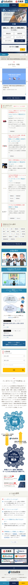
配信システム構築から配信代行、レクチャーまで (17, 140)
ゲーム (12, 234)
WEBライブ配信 (13, 207)
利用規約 (15, 534)
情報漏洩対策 (5, 239)
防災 (18, 231)
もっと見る (24, 54)
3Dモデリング (6, 234)
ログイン (4, 5)
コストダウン (8, 40)
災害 (11, 228)
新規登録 (14, 5)
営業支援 (23, 234)
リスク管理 (22, 236)
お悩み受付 (23, 5)
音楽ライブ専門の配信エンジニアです (17, 160)
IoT (7, 228)
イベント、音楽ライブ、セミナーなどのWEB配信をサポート (17, 111)
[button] (13, 24)
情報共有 (10, 236)
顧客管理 (4, 236)
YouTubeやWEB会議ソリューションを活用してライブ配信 (17, 175)
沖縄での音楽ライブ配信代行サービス (17, 163)
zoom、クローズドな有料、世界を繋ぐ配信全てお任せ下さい (17, 136)
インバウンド (19, 37)
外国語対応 (13, 239)
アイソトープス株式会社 (14, 183)
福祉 (8, 231)
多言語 (16, 236)
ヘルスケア (8, 37)
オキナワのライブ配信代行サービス (17, 115)
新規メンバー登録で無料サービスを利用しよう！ (14, 343)
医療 (4, 231)
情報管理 (19, 33)
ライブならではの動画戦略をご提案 (17, 205)
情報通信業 (23, 228)
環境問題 (13, 231)
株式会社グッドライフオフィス (16, 118)
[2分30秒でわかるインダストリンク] (14, 273)
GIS (3, 228)
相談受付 (23, 583)
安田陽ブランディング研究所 (16, 166)
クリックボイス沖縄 (13, 143)
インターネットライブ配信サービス (17, 180)
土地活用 (23, 231)
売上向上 (17, 234)
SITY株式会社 (12, 209)
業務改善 (8, 33)
